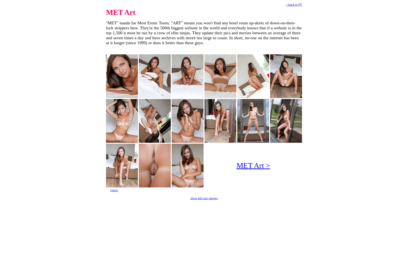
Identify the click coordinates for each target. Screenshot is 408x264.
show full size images (204, 198)
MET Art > (253, 165)
